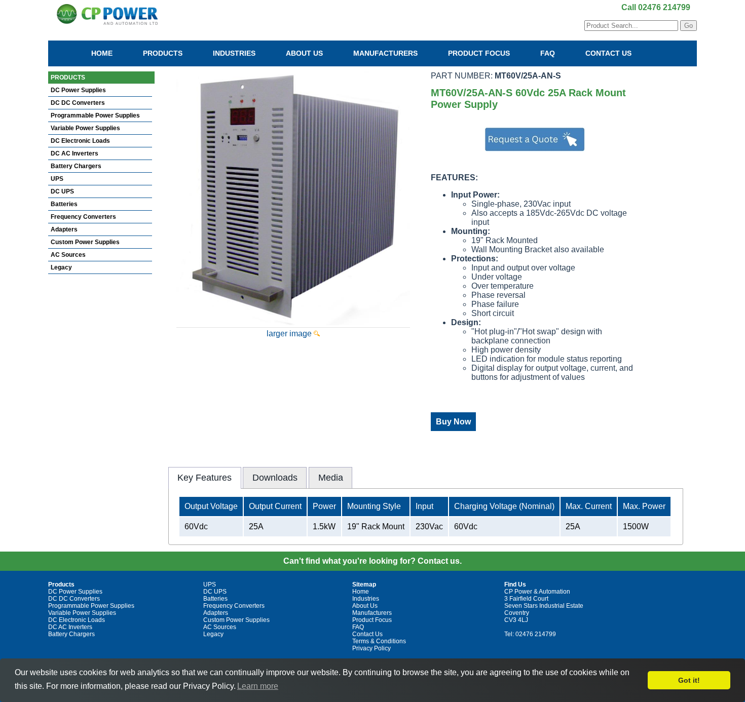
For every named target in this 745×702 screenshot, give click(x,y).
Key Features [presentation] (204, 478)
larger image (290, 333)
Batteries (64, 204)
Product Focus (479, 53)
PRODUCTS (68, 77)
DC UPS (62, 191)
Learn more (257, 686)
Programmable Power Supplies (95, 115)
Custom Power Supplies (85, 242)
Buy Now (453, 421)
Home (102, 53)
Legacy (61, 267)
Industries (234, 53)
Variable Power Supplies (85, 128)
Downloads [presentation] (274, 478)
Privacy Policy (371, 648)
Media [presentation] (330, 478)
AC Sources (68, 254)
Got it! (689, 680)
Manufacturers (385, 53)
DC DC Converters (78, 102)
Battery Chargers (76, 166)
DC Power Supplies (78, 90)
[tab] (204, 477)
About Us (304, 53)
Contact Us (608, 53)
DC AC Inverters (74, 153)
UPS (57, 178)
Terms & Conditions (379, 641)
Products (162, 53)
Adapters (64, 229)
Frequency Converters (83, 216)
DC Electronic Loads (80, 140)
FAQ (547, 53)
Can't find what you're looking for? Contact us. (372, 561)
